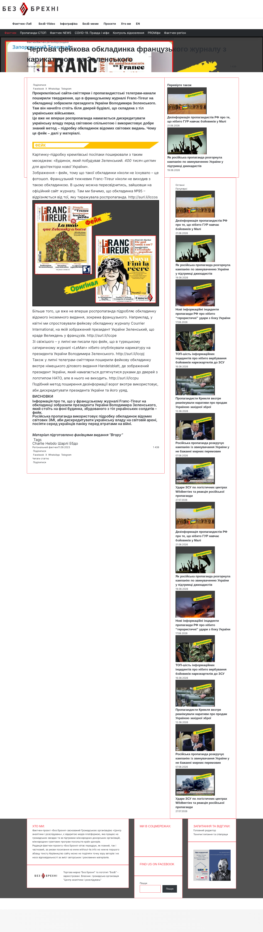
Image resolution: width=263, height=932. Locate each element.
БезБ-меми (90, 23)
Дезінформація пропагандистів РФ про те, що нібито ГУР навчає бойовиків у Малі (201, 225)
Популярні (181, 188)
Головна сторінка (38, 38)
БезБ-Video (47, 23)
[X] (33, 466)
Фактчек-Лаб (22, 23)
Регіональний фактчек (39, 66)
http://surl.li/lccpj (129, 354)
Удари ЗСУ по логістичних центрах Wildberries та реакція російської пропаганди (201, 492)
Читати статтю (41, 458)
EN (138, 23)
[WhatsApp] (34, 466)
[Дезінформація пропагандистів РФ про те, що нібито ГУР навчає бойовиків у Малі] (187, 113)
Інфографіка (68, 23)
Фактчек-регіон (175, 33)
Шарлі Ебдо (68, 443)
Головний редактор (204, 830)
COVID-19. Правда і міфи (92, 33)
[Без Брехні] (30, 9)
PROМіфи (154, 33)
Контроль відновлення (128, 33)
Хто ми (126, 23)
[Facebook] (32, 466)
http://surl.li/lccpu (123, 378)
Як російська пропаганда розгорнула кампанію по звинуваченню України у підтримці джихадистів (195, 162)
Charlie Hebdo (44, 443)
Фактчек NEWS (60, 33)
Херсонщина (61, 42)
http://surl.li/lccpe (101, 335)
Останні (180, 184)
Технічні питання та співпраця (210, 834)
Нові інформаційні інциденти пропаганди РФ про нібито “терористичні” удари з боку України (203, 314)
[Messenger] (1, 900)
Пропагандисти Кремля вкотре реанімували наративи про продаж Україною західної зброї (201, 403)
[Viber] (35, 466)
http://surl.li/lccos (142, 197)
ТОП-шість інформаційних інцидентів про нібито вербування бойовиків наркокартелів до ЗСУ (201, 358)
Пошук (143, 883)
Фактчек (10, 33)
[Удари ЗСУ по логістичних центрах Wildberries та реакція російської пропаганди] (195, 483)
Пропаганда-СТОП (33, 33)
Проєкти (110, 23)
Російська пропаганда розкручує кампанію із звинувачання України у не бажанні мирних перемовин (202, 447)
